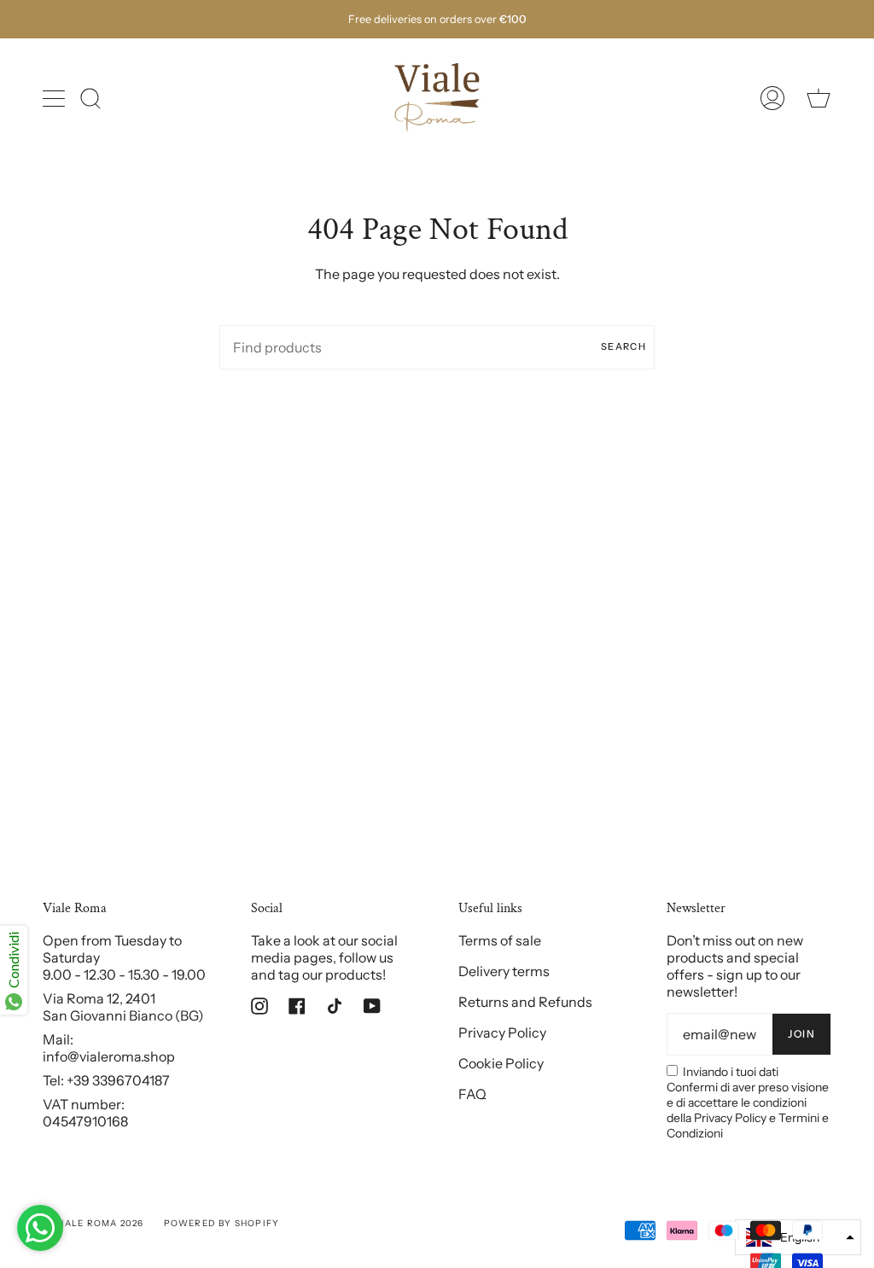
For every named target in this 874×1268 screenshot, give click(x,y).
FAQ (472, 1093)
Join (801, 1033)
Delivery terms (504, 971)
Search (623, 346)
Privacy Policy (502, 1032)
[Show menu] (55, 98)
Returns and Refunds (525, 1001)
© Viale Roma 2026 (93, 1223)
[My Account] (772, 98)
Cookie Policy (501, 1063)
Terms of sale (499, 940)
